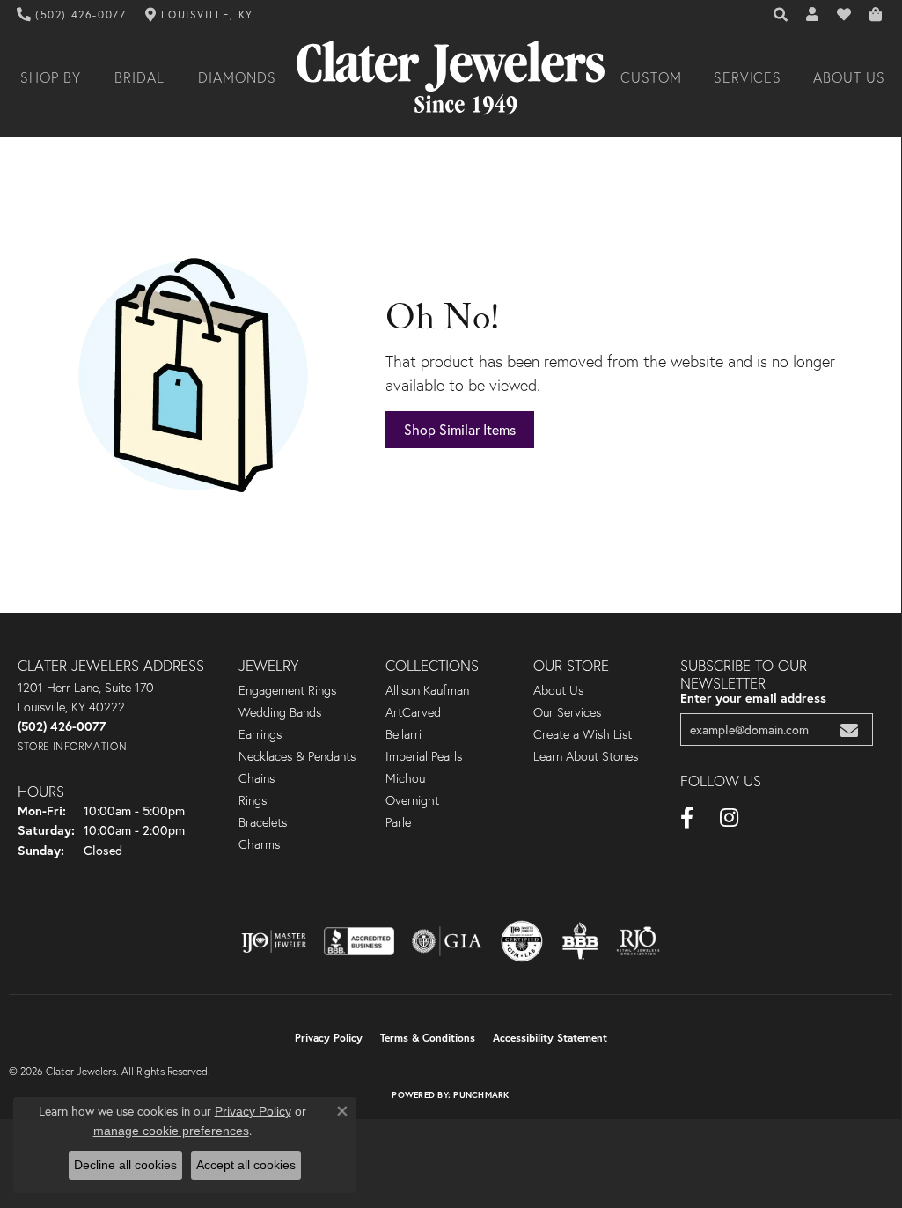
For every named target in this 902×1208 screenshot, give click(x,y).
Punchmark (481, 1095)
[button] (781, 15)
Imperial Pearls (423, 756)
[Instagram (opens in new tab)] (729, 818)
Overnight (412, 800)
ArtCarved (413, 712)
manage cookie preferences (171, 1130)
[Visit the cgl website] (522, 941)
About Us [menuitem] (558, 690)
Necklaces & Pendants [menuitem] (297, 756)
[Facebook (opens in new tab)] (686, 818)
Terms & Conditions (427, 1037)
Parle (398, 822)
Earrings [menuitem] (260, 734)
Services (748, 77)
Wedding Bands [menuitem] (279, 712)
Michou (405, 778)
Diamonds (237, 77)
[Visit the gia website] (447, 941)
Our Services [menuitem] (567, 712)
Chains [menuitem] (256, 778)
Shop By (50, 77)
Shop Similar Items (460, 429)
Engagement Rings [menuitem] (287, 690)
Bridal (139, 77)
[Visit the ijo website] (274, 941)
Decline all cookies (125, 1165)
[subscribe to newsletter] (849, 729)
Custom (651, 77)
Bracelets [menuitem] (262, 822)
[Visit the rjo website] (638, 941)
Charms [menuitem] (259, 844)
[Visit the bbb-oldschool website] (579, 941)
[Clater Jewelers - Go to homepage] (451, 78)
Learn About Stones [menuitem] (585, 756)
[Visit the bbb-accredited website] (359, 941)
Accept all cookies (246, 1165)
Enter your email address (753, 697)
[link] (72, 15)
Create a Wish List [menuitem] (582, 734)
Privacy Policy (329, 1037)
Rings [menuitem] (252, 800)
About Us (849, 77)
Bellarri (403, 734)
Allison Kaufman (427, 690)
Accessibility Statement (550, 1037)
